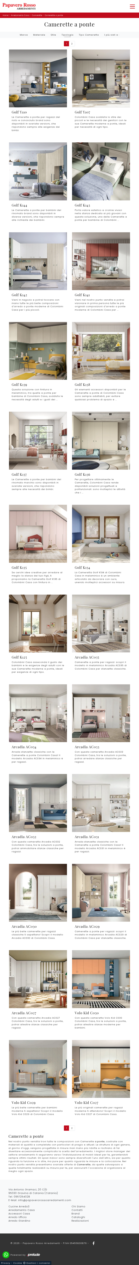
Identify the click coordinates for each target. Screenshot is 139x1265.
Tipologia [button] (67, 34)
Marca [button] (24, 34)
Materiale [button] (39, 34)
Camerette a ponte (54, 15)
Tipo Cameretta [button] (89, 34)
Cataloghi (78, 1217)
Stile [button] (53, 34)
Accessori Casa (19, 1213)
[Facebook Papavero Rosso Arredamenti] (92, 1243)
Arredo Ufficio (17, 1217)
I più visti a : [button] (111, 34)
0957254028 (22, 1196)
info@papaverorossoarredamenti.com (44, 1200)
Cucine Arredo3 (18, 1206)
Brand (76, 1213)
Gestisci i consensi (38, 1263)
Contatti (77, 1210)
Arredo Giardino (19, 1220)
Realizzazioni (80, 1220)
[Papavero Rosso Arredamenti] (19, 6)
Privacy (5, 1263)
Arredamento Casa (20, 15)
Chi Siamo (78, 1206)
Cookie (17, 1263)
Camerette (37, 15)
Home (5, 15)
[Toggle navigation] (132, 6)
